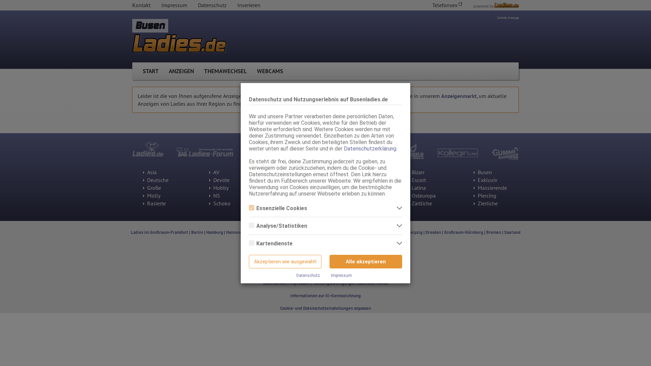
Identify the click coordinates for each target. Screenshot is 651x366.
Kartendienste (274, 243)
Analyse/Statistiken (281, 226)
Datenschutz (308, 275)
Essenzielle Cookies (281, 208)
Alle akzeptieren (366, 262)
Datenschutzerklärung (370, 148)
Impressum (341, 275)
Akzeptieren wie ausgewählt (285, 262)
